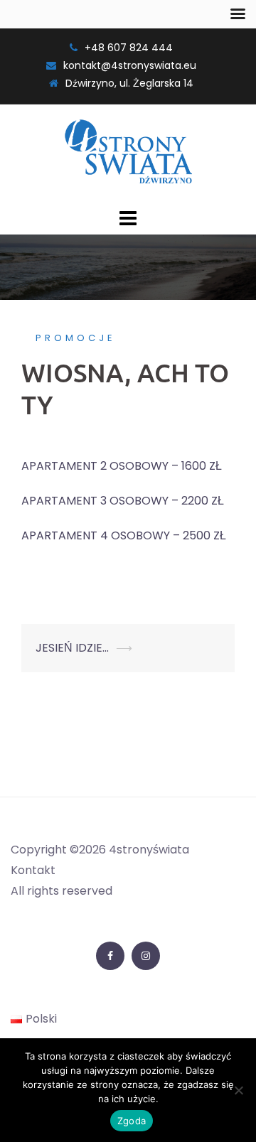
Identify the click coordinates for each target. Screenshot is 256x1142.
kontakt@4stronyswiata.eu (129, 65)
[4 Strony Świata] (128, 153)
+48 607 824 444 (129, 48)
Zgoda (131, 1120)
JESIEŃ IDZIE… (72, 648)
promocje (76, 338)
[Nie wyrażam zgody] (238, 1090)
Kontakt (33, 870)
